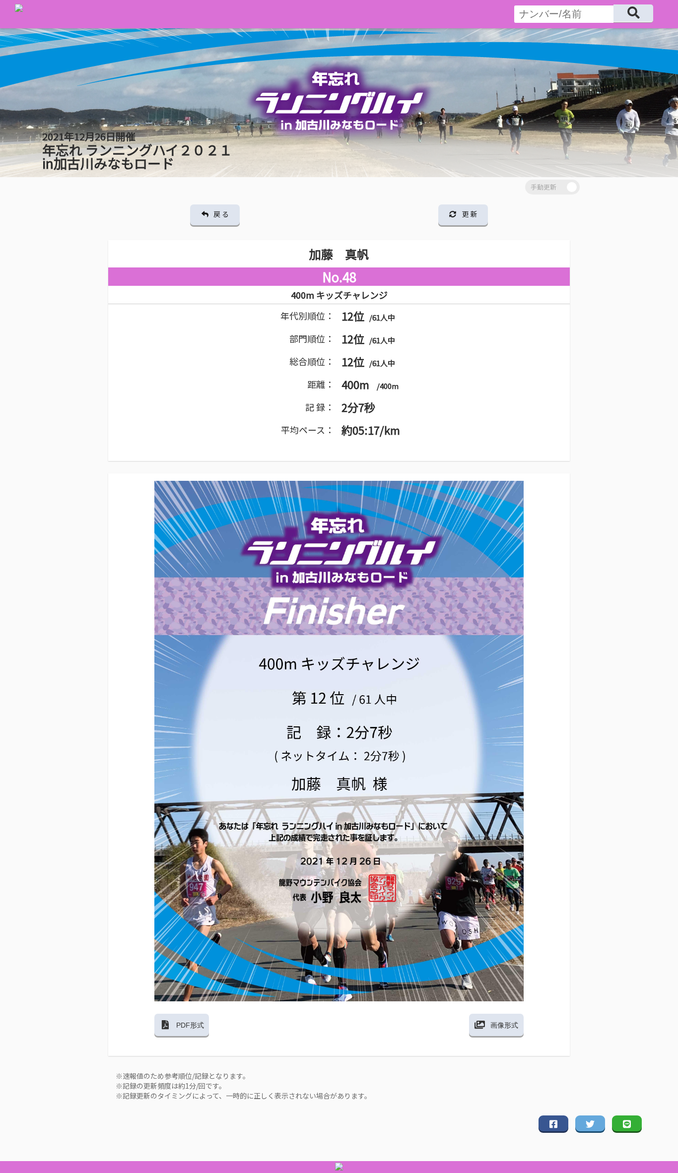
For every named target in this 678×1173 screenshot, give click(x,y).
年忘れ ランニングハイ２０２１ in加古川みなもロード (137, 151)
